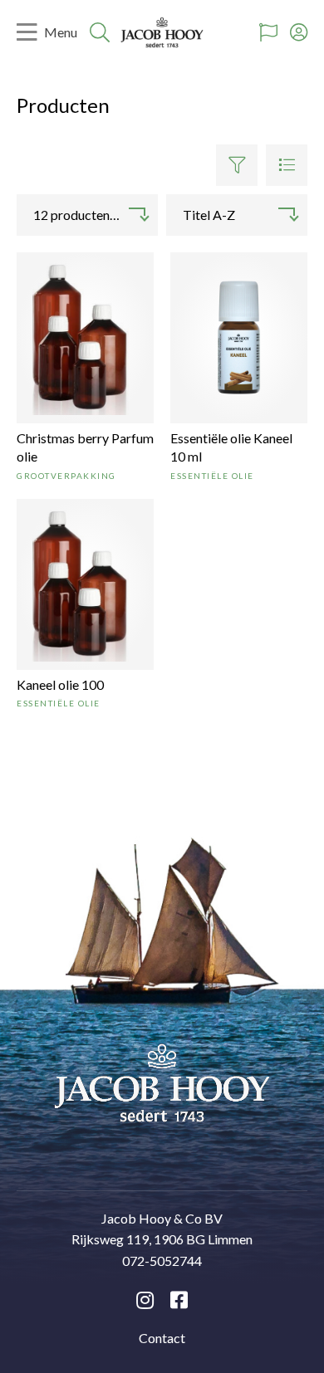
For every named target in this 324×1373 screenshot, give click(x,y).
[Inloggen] (298, 32)
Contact (162, 1338)
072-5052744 (162, 1260)
